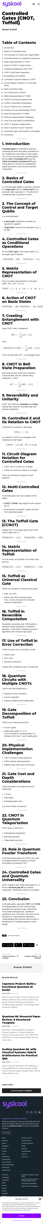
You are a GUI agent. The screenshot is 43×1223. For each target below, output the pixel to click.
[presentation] (24, 192)
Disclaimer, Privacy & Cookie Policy (22, 1220)
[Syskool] (21, 1104)
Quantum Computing (13, 935)
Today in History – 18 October (32, 957)
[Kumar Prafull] (7, 968)
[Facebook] (27, 1112)
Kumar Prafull (9, 29)
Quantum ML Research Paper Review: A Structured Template (21, 1019)
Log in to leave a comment (21, 1091)
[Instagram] (31, 1112)
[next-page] (6, 1078)
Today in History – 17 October (10, 957)
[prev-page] (3, 1078)
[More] (37, 945)
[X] (35, 1112)
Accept (21, 1216)
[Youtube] (39, 1112)
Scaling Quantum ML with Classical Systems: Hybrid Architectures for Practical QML (19, 1054)
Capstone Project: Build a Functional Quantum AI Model (19, 986)
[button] (40, 1199)
